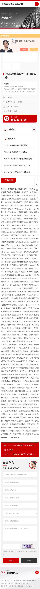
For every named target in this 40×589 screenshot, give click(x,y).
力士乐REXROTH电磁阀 (20, 26)
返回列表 (10, 450)
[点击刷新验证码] (28, 546)
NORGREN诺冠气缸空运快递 (24, 454)
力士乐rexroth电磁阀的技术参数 (15, 145)
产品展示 (22, 23)
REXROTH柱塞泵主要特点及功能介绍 (18, 159)
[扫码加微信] (37, 190)
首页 (13, 23)
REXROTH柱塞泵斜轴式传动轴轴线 (17, 172)
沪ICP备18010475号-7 (22, 583)
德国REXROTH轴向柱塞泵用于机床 (17, 165)
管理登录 (20, 586)
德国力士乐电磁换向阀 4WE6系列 (16, 152)
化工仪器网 (12, 586)
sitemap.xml (29, 586)
